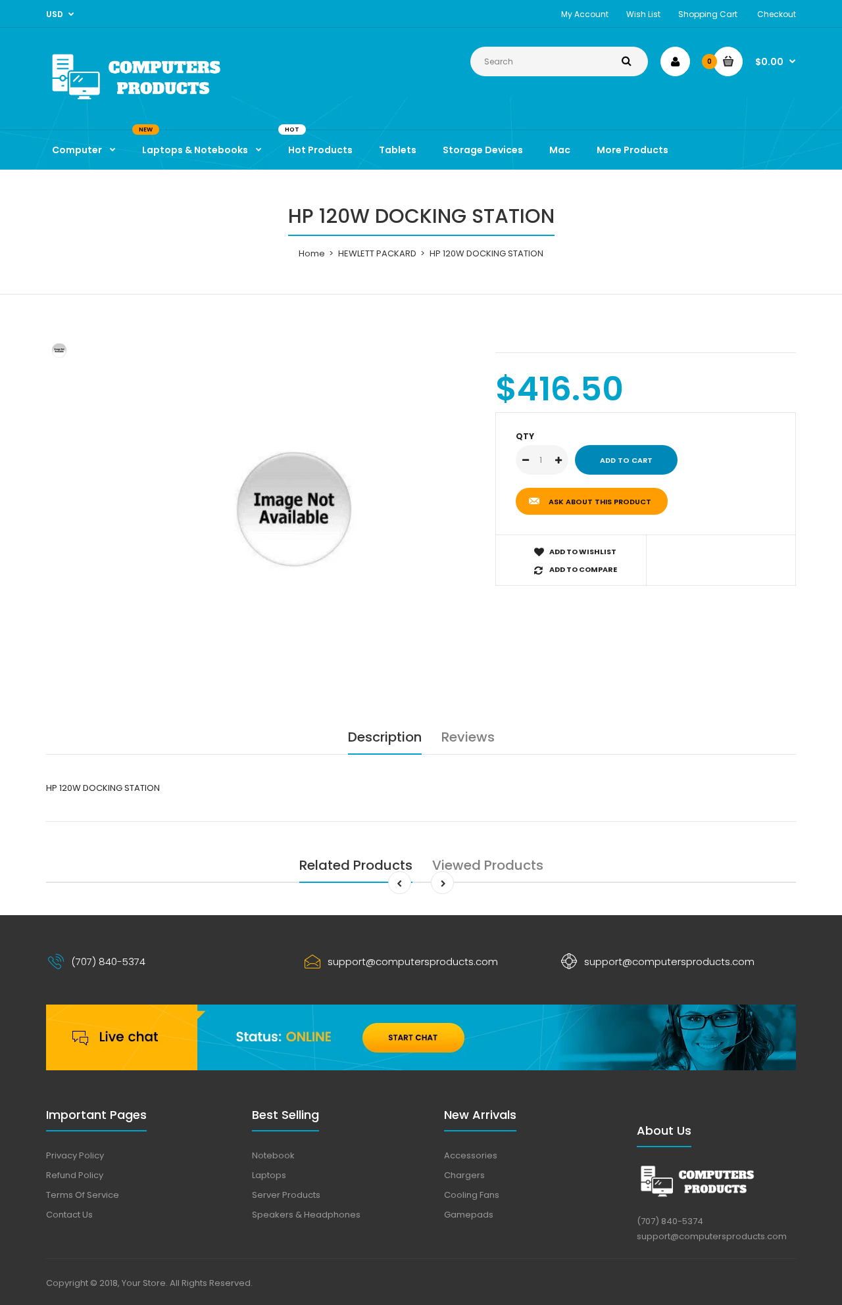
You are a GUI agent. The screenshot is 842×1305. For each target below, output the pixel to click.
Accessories (470, 1155)
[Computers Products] (164, 102)
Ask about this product (600, 501)
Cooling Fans (471, 1195)
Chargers (464, 1175)
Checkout (776, 14)
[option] (294, 509)
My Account (584, 14)
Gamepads (468, 1214)
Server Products (286, 1195)
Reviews (468, 737)
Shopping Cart (707, 14)
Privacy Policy (75, 1155)
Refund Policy (74, 1175)
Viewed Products (487, 865)
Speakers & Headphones (306, 1214)
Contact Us (69, 1214)
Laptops (269, 1175)
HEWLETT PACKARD (377, 253)
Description (385, 737)
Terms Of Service (82, 1195)
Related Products (355, 865)
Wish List (643, 14)
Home (312, 253)
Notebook (273, 1155)
